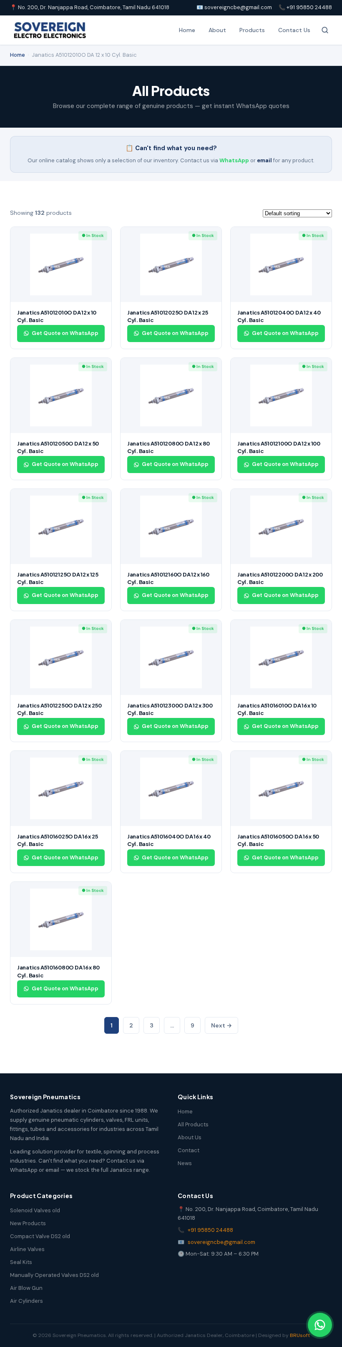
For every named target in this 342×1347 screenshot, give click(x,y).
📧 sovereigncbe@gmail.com (234, 7)
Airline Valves (27, 1249)
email (264, 160)
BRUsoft (300, 1335)
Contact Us (294, 30)
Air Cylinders (26, 1300)
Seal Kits (21, 1262)
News (185, 1163)
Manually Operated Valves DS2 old (54, 1275)
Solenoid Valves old (35, 1210)
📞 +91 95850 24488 (305, 7)
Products (252, 30)
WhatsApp (234, 160)
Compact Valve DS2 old (40, 1236)
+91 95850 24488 (210, 1230)
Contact (188, 1150)
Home (187, 30)
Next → (221, 1025)
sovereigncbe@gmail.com (221, 1242)
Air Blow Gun (26, 1288)
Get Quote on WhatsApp (65, 333)
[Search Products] (325, 30)
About (217, 30)
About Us (189, 1137)
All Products (193, 1124)
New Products (28, 1223)
